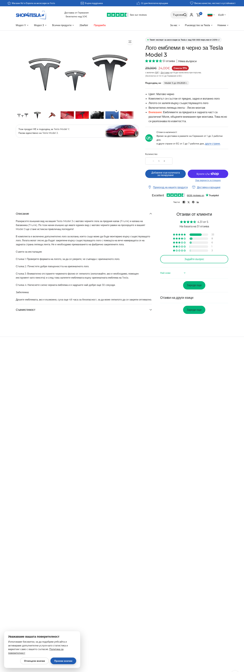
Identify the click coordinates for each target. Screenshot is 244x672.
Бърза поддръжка (94, 3)
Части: (176, 202)
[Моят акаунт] (191, 15)
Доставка (165, 72)
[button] (154, 61)
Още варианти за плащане (208, 180)
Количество (151, 154)
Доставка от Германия (76, 12)
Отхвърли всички (34, 660)
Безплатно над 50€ (76, 16)
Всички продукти (61, 25)
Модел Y (21, 25)
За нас (173, 25)
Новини (221, 25)
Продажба (100, 25)
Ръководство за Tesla (197, 25)
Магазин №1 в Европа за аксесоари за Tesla (33, 3)
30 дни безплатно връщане (154, 3)
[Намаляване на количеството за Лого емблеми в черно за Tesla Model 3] (153, 161)
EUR (221, 14)
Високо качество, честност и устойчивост (215, 3)
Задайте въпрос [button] (194, 259)
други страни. (212, 143)
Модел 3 (39, 25)
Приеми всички (63, 660)
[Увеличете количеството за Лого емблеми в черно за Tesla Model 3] (164, 161)
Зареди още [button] (194, 285)
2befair (84, 25)
